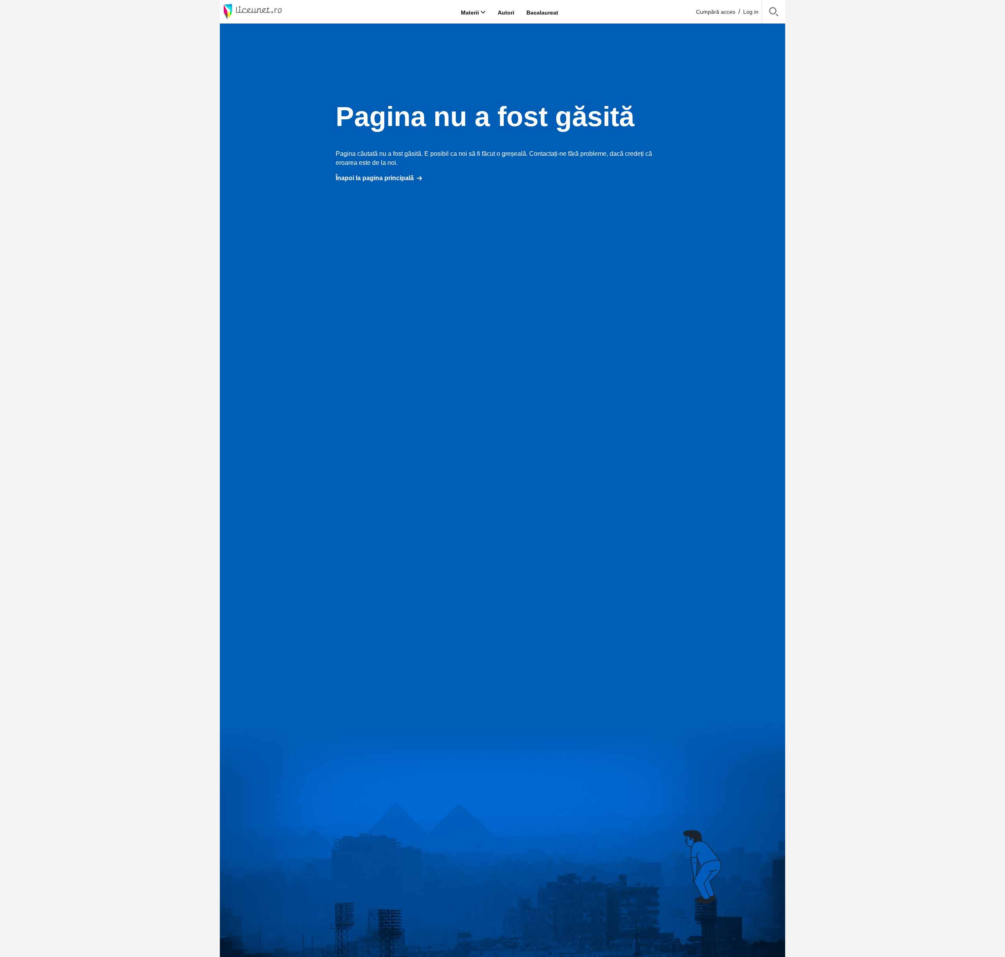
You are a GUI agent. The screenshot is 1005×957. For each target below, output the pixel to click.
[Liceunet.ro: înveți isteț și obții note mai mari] (275, 11)
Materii (470, 12)
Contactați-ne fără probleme (568, 153)
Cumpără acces (715, 12)
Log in (750, 12)
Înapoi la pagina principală (375, 178)
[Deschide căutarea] (773, 13)
